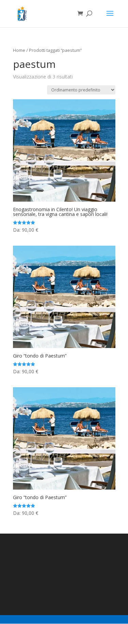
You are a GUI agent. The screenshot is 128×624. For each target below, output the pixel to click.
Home (19, 50)
